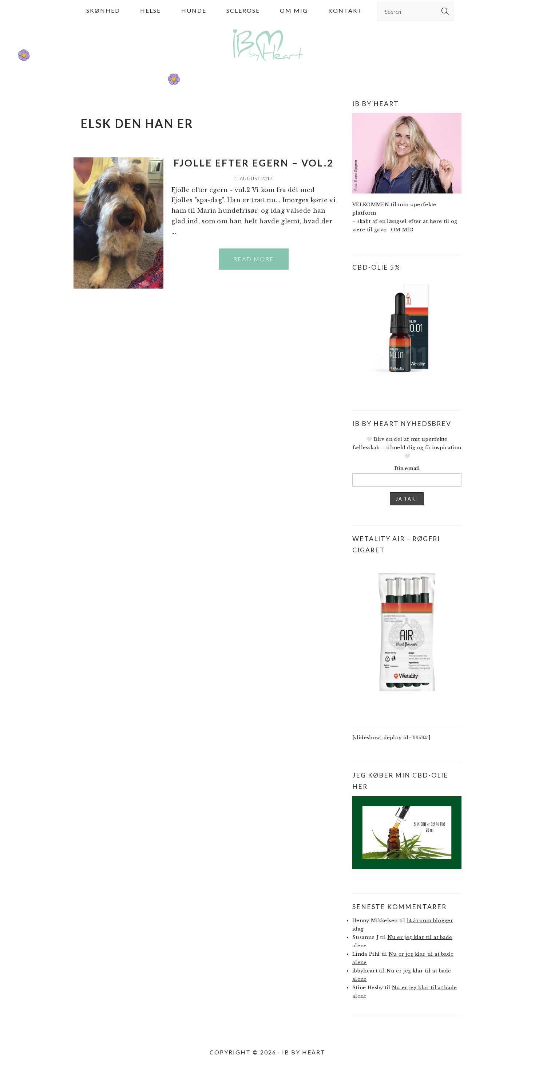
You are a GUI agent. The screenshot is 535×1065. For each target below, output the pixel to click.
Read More (253, 258)
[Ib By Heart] (268, 65)
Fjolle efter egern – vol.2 (254, 163)
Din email (407, 468)
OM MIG (402, 229)
